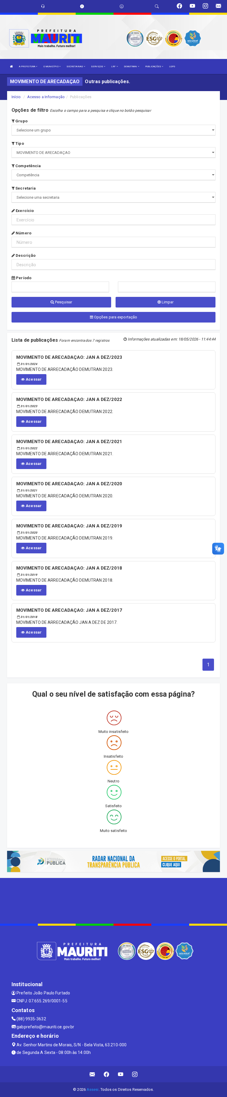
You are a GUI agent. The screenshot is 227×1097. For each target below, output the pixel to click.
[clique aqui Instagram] (135, 1074)
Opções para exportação (115, 317)
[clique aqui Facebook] (106, 1074)
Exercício (24, 210)
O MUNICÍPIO (51, 66)
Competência (27, 166)
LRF (113, 66)
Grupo (20, 121)
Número (23, 233)
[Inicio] (11, 66)
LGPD (172, 66)
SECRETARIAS (75, 66)
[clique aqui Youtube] (121, 1074)
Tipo (19, 143)
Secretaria (25, 188)
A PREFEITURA (27, 66)
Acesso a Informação (46, 97)
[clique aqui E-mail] (92, 1074)
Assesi (93, 1089)
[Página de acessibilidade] (122, 6)
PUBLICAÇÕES (153, 66)
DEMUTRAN (131, 66)
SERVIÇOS (97, 66)
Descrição (25, 255)
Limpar (167, 302)
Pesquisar (63, 302)
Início (16, 97)
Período (23, 278)
